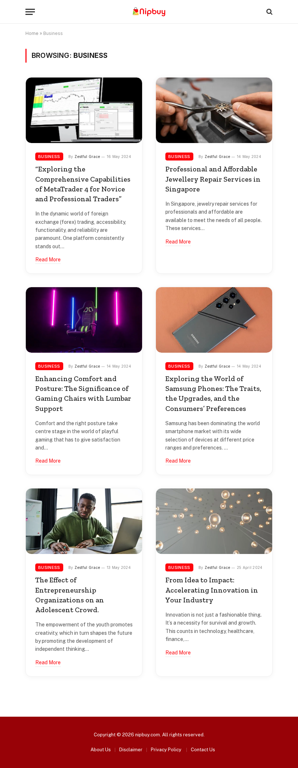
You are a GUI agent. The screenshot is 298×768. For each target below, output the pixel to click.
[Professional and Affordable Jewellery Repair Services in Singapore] (214, 110)
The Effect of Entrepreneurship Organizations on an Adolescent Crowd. (69, 594)
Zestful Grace (87, 156)
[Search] (269, 12)
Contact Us (203, 749)
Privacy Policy (166, 749)
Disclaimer (130, 749)
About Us (100, 749)
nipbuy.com (147, 734)
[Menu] (30, 12)
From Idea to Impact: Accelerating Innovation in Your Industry (211, 589)
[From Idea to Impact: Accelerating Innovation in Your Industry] (214, 521)
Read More (48, 259)
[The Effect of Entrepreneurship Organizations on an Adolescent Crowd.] (84, 521)
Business (49, 156)
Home (32, 33)
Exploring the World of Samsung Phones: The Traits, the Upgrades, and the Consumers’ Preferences (213, 393)
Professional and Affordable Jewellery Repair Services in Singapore (213, 179)
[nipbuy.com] (149, 12)
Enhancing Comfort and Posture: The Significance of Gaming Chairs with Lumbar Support (83, 393)
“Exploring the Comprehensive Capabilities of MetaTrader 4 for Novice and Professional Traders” (82, 184)
